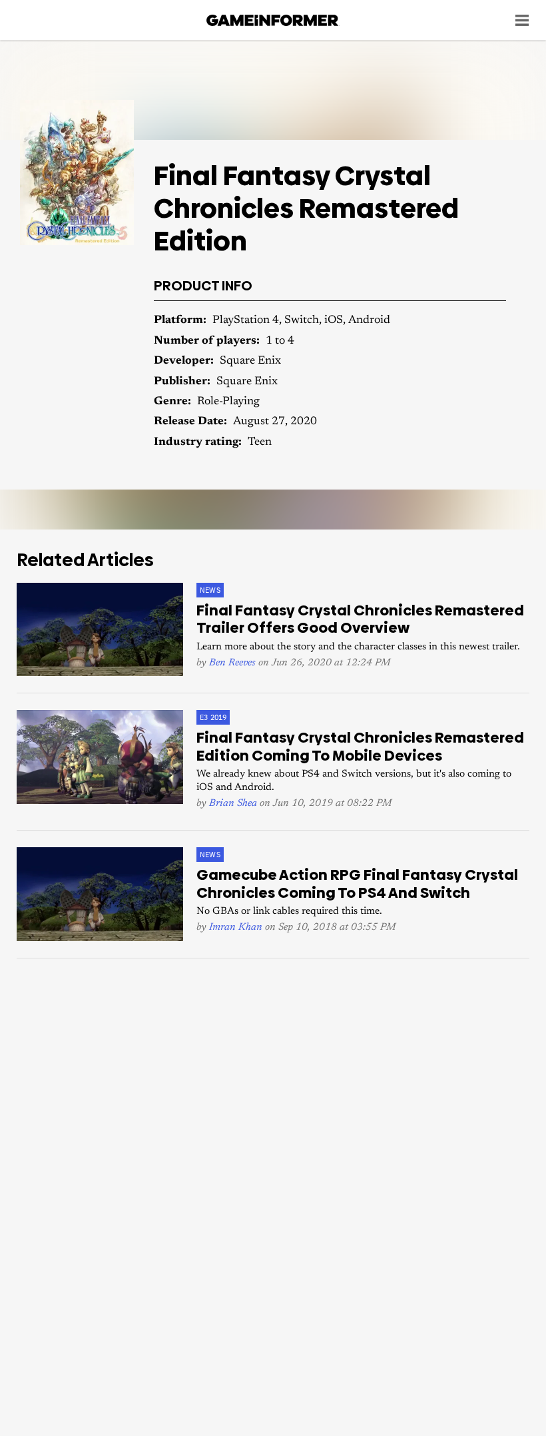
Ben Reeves (232, 663)
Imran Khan (235, 927)
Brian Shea (233, 804)
